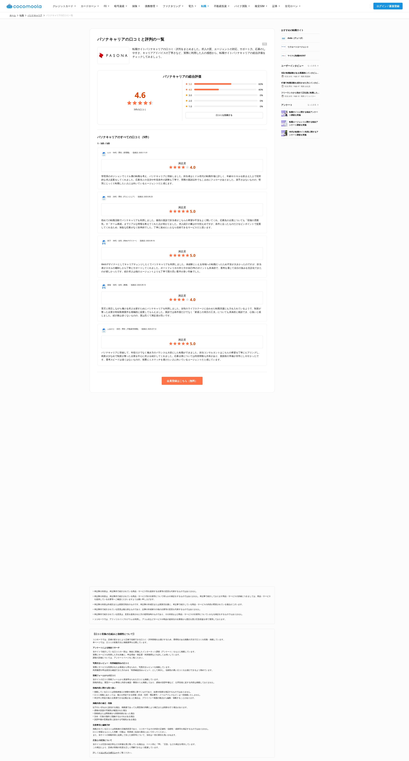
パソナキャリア (35, 15)
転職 (203, 6)
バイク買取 (240, 6)
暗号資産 (119, 6)
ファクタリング (172, 6)
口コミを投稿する (224, 115)
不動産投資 (220, 6)
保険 (134, 6)
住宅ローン (291, 6)
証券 (274, 6)
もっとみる (312, 65)
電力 (190, 6)
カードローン (88, 6)
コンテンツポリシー (109, 752)
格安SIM (260, 6)
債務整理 (150, 6)
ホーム (13, 15)
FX (105, 6)
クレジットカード (63, 6)
